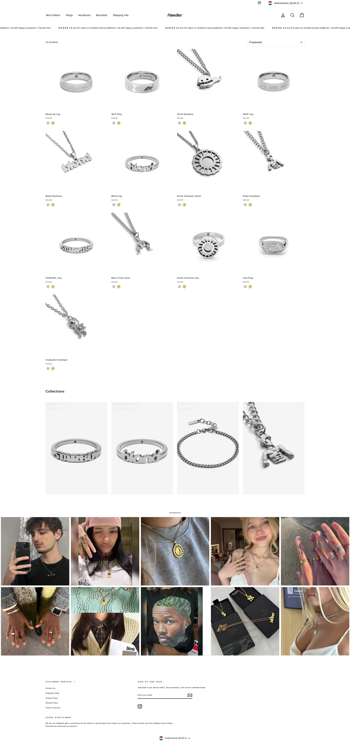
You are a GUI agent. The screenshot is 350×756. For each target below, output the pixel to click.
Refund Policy (52, 703)
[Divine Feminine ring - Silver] (179, 286)
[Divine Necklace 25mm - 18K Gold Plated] (184, 204)
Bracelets (101, 15)
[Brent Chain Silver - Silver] (114, 286)
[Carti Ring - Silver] (245, 286)
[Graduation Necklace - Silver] (48, 368)
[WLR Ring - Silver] (114, 123)
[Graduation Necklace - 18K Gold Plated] (53, 368)
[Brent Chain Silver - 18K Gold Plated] (118, 286)
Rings (69, 15)
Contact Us (50, 688)
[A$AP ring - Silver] (245, 123)
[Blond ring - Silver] (114, 204)
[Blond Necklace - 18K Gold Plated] (53, 204)
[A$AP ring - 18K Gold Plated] (250, 123)
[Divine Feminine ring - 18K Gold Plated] (184, 286)
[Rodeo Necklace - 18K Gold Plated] (250, 204)
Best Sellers (53, 15)
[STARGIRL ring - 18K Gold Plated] (53, 286)
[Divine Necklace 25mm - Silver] (179, 204)
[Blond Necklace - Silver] (48, 204)
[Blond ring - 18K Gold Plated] (118, 204)
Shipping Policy (52, 693)
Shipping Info (121, 15)
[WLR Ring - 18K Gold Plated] (118, 123)
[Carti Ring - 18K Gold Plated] (250, 286)
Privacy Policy (52, 698)
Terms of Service (53, 708)
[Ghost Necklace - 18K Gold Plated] (184, 123)
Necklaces (84, 15)
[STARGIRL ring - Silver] (48, 286)
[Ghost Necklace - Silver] (179, 123)
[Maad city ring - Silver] (48, 123)
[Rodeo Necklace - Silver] (245, 204)
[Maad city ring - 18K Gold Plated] (53, 123)
